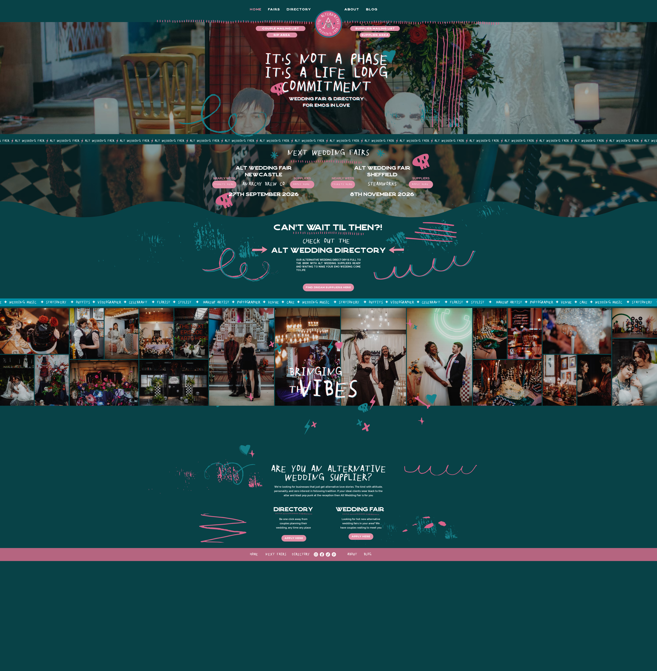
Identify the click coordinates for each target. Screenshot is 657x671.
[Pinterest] (334, 554)
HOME (254, 554)
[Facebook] (322, 554)
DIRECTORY (301, 554)
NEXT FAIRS (276, 554)
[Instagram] (316, 554)
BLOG (367, 554)
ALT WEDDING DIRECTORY (328, 250)
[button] (299, 9)
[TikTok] (328, 554)
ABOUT (352, 554)
